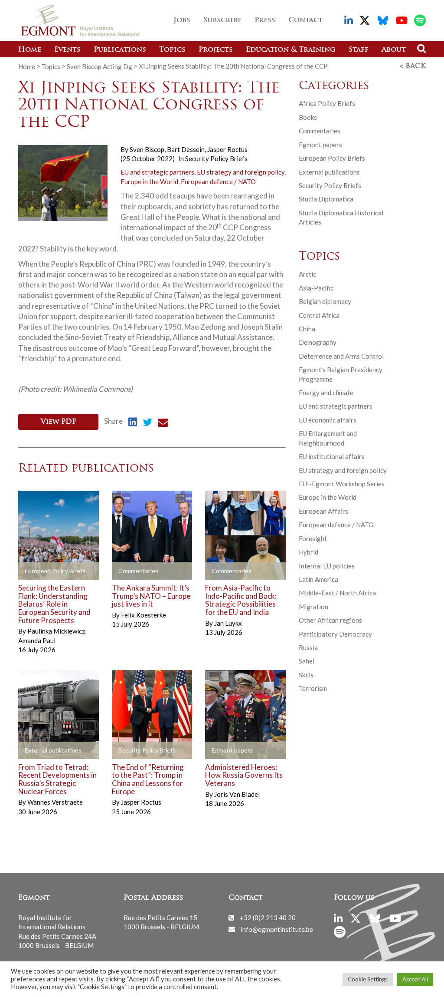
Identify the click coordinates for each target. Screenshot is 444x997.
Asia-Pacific (316, 288)
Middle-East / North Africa (337, 593)
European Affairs (323, 511)
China (307, 329)
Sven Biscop (148, 149)
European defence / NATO (218, 181)
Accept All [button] (415, 979)
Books (308, 117)
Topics (172, 49)
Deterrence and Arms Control (341, 356)
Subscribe (222, 20)
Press (265, 20)
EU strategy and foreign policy (240, 172)
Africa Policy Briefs (327, 103)
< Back (413, 66)
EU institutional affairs (332, 456)
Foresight (313, 538)
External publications (329, 172)
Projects (216, 49)
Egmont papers (320, 145)
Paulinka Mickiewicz (56, 631)
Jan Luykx (228, 623)
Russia (308, 647)
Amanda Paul (37, 640)
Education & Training (291, 49)
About (394, 49)
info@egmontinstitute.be (277, 929)
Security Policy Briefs (216, 158)
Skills (306, 675)
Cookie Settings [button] (368, 979)
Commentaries (319, 131)
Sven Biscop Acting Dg (99, 66)
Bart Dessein (186, 149)
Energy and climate (326, 392)
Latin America (318, 579)
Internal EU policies (327, 566)
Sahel (306, 661)
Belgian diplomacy (325, 301)
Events (67, 49)
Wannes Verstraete (55, 802)
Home (29, 49)
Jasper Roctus (227, 149)
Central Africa (319, 315)
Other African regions (330, 620)
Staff (359, 49)
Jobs (181, 20)
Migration (313, 607)
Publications (120, 49)
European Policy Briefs (332, 158)
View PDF (58, 422)
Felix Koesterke (143, 615)
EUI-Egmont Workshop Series (342, 484)
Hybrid (308, 552)
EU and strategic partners (157, 172)
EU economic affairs (327, 420)
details (38, 571)
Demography (317, 342)
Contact (305, 20)
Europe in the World (149, 181)
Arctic (307, 274)
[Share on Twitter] (147, 423)
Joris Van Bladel (237, 794)
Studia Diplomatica (326, 199)
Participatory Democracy (335, 634)
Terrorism (313, 688)
